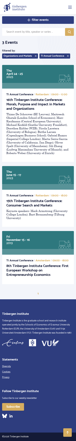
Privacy (5, 377)
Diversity (6, 366)
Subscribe (13, 406)
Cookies (6, 372)
